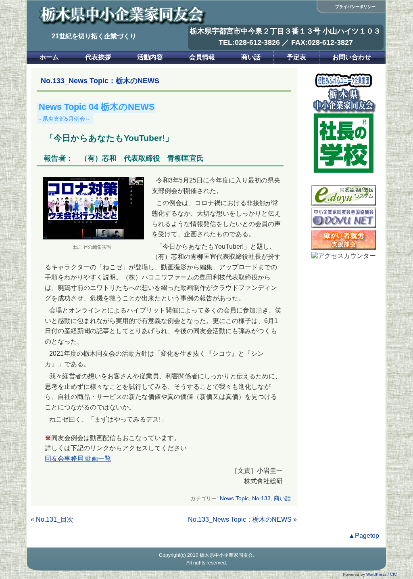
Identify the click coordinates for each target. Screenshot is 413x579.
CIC (393, 574)
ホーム (49, 57)
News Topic (234, 498)
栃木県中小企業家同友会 (226, 555)
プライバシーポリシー (355, 6)
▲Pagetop (363, 535)
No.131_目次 (54, 519)
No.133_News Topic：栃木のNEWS (240, 519)
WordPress (376, 574)
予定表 (296, 57)
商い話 (251, 57)
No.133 (261, 498)
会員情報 (202, 57)
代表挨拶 (98, 57)
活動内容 (150, 57)
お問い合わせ (351, 57)
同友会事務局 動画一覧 (78, 458)
